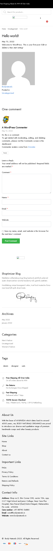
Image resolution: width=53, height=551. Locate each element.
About (4, 450)
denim (5, 366)
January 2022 (7, 323)
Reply (5, 153)
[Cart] (47, 21)
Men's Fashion (7, 340)
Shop (4, 445)
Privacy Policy (7, 472)
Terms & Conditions (10, 476)
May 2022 (6, 319)
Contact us (6, 454)
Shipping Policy (8, 485)
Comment (6, 172)
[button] (4, 21)
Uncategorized (12, 29)
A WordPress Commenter (14, 127)
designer (15, 366)
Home (4, 29)
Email (5, 208)
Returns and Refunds (10, 480)
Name (5, 197)
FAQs (4, 467)
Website (5, 219)
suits (23, 366)
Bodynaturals (7, 86)
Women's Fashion (8, 346)
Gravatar (31, 147)
